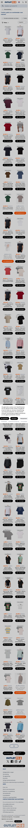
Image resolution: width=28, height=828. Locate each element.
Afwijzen (14, 418)
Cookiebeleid (4, 421)
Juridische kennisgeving (13, 421)
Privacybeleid (24, 421)
